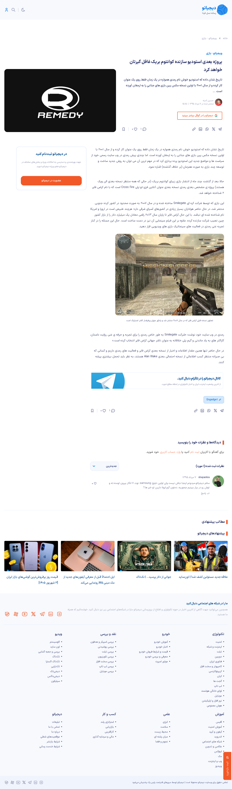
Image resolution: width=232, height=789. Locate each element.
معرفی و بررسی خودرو (156, 657)
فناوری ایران (216, 661)
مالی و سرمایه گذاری (103, 737)
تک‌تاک (56, 657)
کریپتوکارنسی (215, 671)
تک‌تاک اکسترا (53, 661)
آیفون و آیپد (215, 732)
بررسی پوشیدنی (106, 647)
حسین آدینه (208, 100)
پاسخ (203, 493)
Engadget (212, 400)
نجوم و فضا (162, 742)
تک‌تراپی (55, 666)
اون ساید (55, 647)
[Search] (13, 10)
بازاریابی (109, 727)
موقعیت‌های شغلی (50, 737)
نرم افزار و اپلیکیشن (212, 701)
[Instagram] (59, 614)
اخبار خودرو (162, 647)
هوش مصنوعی (214, 706)
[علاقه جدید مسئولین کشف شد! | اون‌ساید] (201, 556)
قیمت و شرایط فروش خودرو (153, 652)
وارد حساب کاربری (170, 452)
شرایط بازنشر (53, 742)
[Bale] (7, 614)
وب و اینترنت (215, 761)
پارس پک (151, 782)
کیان (219, 676)
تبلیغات (56, 722)
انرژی (165, 722)
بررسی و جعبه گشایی (49, 652)
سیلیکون (55, 681)
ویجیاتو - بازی (209, 38)
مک (220, 756)
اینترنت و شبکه (214, 647)
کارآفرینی (109, 732)
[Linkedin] (51, 614)
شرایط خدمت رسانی (49, 746)
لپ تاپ (218, 686)
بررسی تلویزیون (106, 657)
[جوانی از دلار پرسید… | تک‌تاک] (144, 556)
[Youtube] (25, 614)
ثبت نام (194, 452)
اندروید (218, 737)
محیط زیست (161, 732)
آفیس (219, 722)
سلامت (164, 727)
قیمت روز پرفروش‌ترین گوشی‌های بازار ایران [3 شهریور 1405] (32, 580)
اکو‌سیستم (55, 642)
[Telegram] (42, 614)
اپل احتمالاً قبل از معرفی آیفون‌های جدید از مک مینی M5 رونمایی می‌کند (89, 580)
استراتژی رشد (107, 722)
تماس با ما (54, 727)
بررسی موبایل (107, 671)
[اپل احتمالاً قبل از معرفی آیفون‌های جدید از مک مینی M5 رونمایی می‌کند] (88, 556)
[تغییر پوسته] (23, 10)
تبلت (219, 652)
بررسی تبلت (108, 652)
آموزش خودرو (161, 642)
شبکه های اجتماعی (212, 742)
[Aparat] (16, 614)
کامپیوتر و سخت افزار (211, 666)
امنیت (219, 642)
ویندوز (218, 766)
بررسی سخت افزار (105, 661)
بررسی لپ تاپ (106, 666)
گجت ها (217, 681)
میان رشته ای (161, 737)
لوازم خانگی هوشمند (211, 691)
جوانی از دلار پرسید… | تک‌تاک (153, 577)
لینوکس (218, 751)
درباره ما (55, 732)
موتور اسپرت (161, 661)
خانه (225, 38)
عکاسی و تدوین (213, 746)
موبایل (218, 696)
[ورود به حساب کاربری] (6, 10)
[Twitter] (33, 614)
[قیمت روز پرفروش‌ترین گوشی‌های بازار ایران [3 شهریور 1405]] (31, 556)
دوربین (218, 657)
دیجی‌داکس (53, 676)
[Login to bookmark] (123, 129)
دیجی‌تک (55, 671)
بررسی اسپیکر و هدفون (102, 642)
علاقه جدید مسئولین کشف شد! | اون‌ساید (203, 577)
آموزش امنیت (215, 727)
